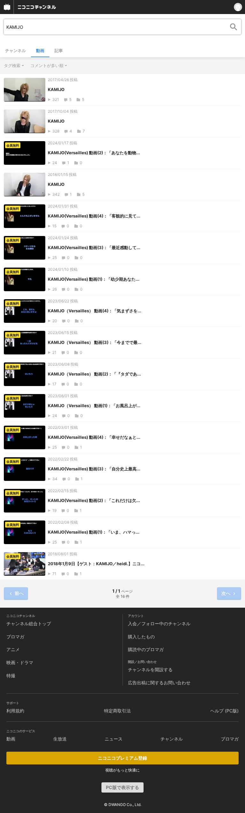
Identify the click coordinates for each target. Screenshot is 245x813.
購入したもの (141, 636)
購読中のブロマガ (146, 649)
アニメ (13, 649)
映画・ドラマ (19, 662)
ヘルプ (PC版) (224, 710)
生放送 (60, 738)
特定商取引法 (117, 710)
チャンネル (15, 50)
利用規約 (15, 710)
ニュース (113, 738)
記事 (59, 50)
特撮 (10, 675)
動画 (40, 50)
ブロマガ (15, 636)
